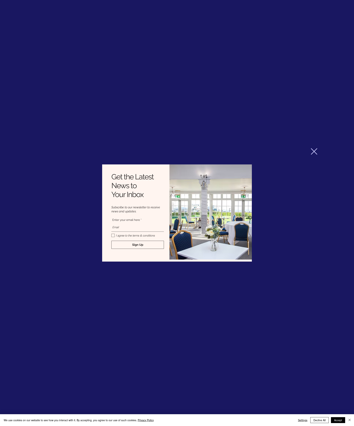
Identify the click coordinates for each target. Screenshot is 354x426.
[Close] (349, 420)
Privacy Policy (146, 420)
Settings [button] (302, 420)
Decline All (319, 420)
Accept (338, 420)
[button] (314, 151)
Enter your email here (126, 220)
